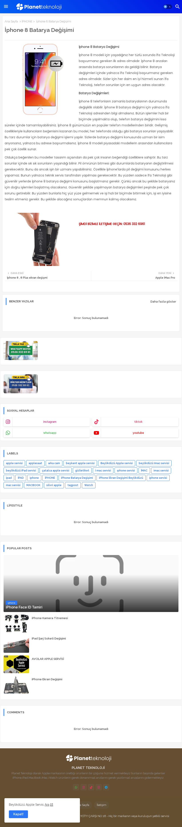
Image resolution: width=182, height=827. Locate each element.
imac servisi (161, 470)
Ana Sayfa (11, 21)
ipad (9, 477)
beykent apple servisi (80, 463)
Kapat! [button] (18, 814)
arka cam (54, 463)
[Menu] (6, 6)
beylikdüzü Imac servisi (154, 463)
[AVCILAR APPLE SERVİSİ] (16, 664)
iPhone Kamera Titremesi (50, 618)
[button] (167, 6)
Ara (47, 804)
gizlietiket (82, 470)
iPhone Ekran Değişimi (47, 679)
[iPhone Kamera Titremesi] (16, 623)
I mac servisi (103, 470)
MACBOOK (33, 485)
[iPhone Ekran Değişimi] (16, 685)
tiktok (138, 421)
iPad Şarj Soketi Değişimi (49, 638)
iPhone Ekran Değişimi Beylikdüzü (121, 477)
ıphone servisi (126, 470)
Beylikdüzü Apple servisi (117, 463)
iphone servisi (158, 477)
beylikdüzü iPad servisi (21, 470)
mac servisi (13, 485)
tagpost (72, 485)
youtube (138, 432)
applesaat (35, 463)
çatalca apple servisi (55, 470)
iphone (34, 477)
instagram (49, 421)
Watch (88, 485)
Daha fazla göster (163, 301)
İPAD (21, 477)
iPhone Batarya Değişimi (77, 477)
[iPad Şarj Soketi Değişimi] (16, 644)
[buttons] (76, 787)
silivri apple (53, 485)
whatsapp (49, 432)
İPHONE (27, 21)
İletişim (101, 805)
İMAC (144, 470)
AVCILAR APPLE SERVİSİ (48, 659)
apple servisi (14, 463)
